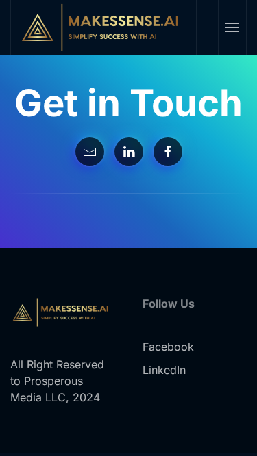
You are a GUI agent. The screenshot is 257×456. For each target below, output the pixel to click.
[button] (232, 27)
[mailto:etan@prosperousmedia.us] (89, 151)
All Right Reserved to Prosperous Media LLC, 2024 (57, 381)
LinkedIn (164, 370)
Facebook (168, 346)
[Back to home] (104, 27)
